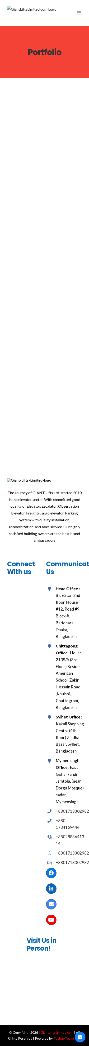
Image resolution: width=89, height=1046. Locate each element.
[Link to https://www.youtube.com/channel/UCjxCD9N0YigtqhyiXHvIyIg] (51, 920)
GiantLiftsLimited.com (57, 1032)
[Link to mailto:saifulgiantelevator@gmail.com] (51, 904)
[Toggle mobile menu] (79, 12)
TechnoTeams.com (67, 1038)
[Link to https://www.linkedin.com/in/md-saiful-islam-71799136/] (51, 888)
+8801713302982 (72, 811)
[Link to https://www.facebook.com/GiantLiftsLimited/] (51, 873)
